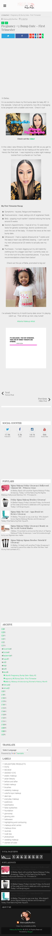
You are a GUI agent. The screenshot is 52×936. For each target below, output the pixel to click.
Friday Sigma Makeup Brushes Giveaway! (28, 499)
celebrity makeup (11, 790)
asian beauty (9, 779)
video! (32, 139)
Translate (20, 753)
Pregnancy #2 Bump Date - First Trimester (21, 678)
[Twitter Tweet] (8, 36)
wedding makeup (11, 840)
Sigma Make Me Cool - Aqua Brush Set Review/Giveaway (27, 512)
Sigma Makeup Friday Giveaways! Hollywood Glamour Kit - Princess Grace (30, 486)
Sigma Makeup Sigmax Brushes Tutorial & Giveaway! (28, 541)
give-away (8, 813)
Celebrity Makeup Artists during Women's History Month (26, 682)
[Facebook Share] (22, 36)
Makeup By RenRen (16, 929)
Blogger (30, 932)
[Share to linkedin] (35, 36)
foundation (8, 811)
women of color (10, 843)
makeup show (10, 828)
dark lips (7, 796)
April (5, 669)
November (8, 649)
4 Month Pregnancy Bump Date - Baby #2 (21, 675)
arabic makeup (10, 776)
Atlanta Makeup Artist (26, 321)
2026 (3, 629)
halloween (8, 819)
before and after (11, 781)
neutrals (7, 831)
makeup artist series (12, 825)
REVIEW (7, 770)
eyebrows (8, 802)
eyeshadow (9, 805)
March (6, 672)
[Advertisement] (26, 459)
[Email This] (40, 36)
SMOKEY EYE (10, 773)
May (5, 665)
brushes (7, 787)
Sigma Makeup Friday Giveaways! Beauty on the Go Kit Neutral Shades (29, 527)
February (7, 685)
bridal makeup (10, 784)
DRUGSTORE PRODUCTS (15, 764)
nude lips (8, 834)
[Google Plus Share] (30, 36)
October (7, 652)
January (7, 688)
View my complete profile (26, 926)
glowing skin (9, 816)
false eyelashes (10, 808)
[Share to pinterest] (33, 36)
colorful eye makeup (12, 793)
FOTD (6, 767)
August (6, 659)
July (5, 662)
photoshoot (9, 837)
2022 (3, 642)
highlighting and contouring (15, 822)
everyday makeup (11, 799)
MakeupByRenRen (27, 922)
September (8, 655)
